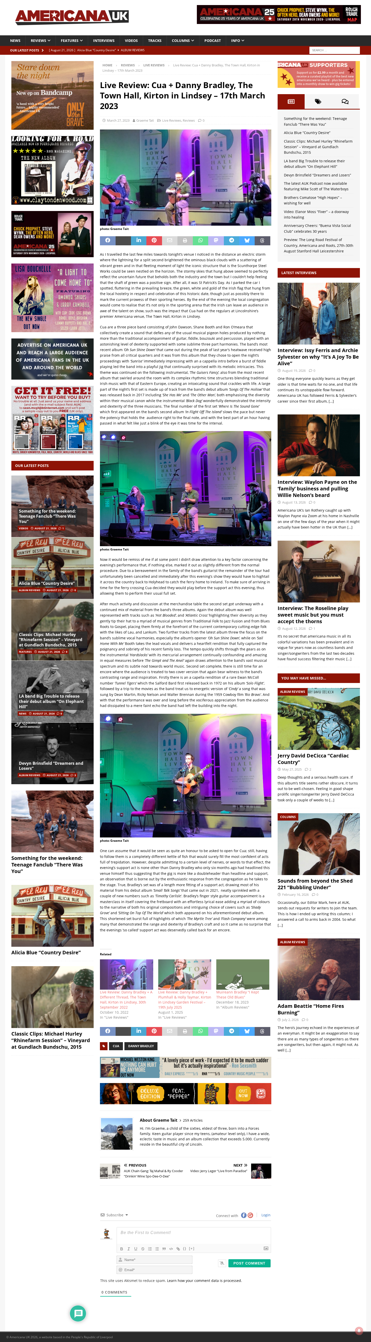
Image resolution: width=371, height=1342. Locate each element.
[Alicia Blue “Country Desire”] (52, 568)
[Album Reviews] (319, 719)
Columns (181, 40)
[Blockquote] (164, 1249)
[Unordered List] (157, 1249)
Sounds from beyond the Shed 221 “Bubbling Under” (315, 884)
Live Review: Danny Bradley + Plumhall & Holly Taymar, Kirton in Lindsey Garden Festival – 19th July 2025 (184, 1000)
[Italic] (128, 1249)
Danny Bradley (141, 1046)
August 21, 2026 (46, 528)
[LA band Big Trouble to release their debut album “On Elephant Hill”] (52, 691)
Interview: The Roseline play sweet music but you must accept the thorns (313, 615)
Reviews (38, 40)
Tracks (155, 40)
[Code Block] (171, 1249)
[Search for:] (334, 49)
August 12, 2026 (294, 628)
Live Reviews (171, 120)
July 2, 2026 (290, 1019)
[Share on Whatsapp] (200, 240)
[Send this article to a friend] (169, 240)
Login (265, 1215)
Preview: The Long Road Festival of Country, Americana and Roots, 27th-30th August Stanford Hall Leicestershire (318, 245)
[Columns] (319, 844)
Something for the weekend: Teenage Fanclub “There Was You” (47, 516)
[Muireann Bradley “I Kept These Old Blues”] (242, 974)
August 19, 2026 (294, 370)
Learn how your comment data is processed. (204, 1280)
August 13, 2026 (294, 502)
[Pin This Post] (154, 240)
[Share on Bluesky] (247, 240)
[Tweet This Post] (123, 240)
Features (69, 40)
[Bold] (121, 1249)
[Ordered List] (149, 1249)
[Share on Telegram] (231, 240)
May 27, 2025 (292, 769)
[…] (331, 401)
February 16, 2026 (295, 894)
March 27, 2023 (118, 120)
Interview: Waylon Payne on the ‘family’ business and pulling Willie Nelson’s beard (317, 488)
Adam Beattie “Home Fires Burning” (311, 1009)
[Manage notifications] (359, 1331)
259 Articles (193, 1120)
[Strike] (142, 1249)
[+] (192, 1248)
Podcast (212, 40)
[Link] (178, 1249)
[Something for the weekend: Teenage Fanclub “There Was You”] (52, 506)
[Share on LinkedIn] (138, 240)
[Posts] (291, 101)
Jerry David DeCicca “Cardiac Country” (313, 759)
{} (185, 1248)
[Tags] (318, 101)
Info (235, 40)
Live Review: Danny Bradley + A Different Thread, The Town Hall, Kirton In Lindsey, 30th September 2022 (126, 1000)
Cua (116, 1046)
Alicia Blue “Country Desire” (47, 583)
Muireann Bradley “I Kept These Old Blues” (237, 994)
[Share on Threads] (262, 240)
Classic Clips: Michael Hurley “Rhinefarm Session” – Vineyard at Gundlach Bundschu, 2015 (50, 640)
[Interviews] (319, 314)
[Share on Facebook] (107, 240)
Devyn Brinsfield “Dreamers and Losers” (51, 765)
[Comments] (345, 101)
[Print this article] (185, 240)
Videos (131, 40)
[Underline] (135, 1249)
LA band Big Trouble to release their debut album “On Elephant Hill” (51, 701)
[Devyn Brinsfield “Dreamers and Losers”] (52, 753)
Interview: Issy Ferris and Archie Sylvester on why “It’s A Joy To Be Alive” (318, 357)
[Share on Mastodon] (216, 240)
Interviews (104, 40)
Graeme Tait (145, 120)
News (15, 40)
